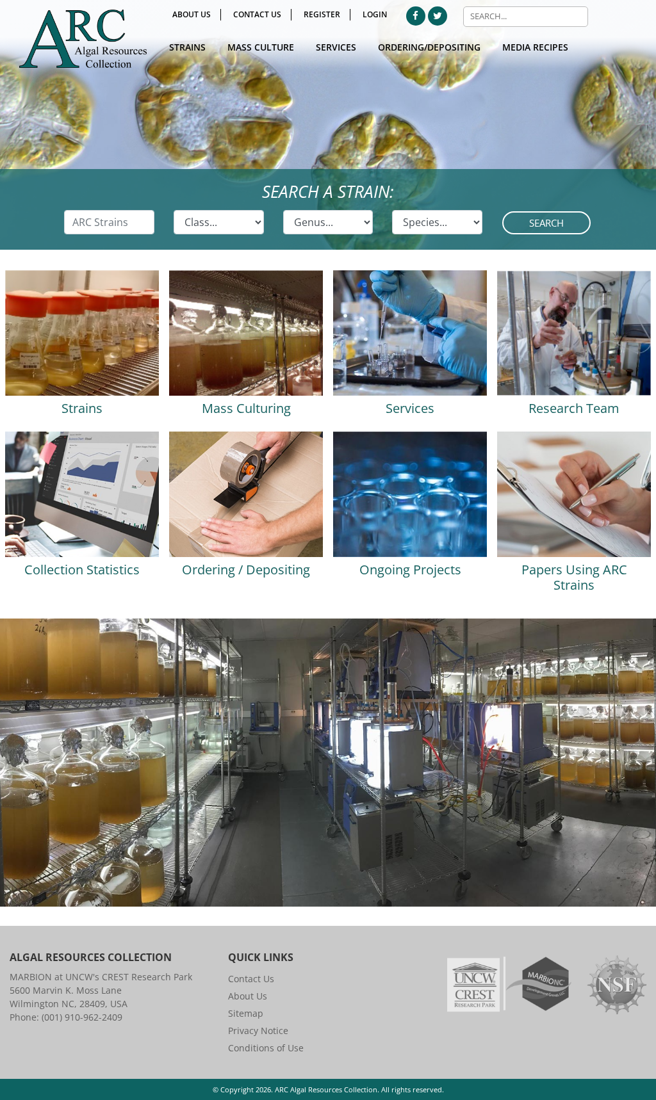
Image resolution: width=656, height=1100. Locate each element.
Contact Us (257, 14)
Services (336, 47)
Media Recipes (535, 47)
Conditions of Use (266, 1048)
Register (322, 14)
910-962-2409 (93, 1017)
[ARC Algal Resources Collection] (83, 38)
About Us (191, 14)
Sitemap (245, 1013)
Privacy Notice (258, 1030)
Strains (187, 47)
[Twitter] (437, 16)
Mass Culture (260, 47)
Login (375, 14)
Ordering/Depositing (429, 47)
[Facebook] (415, 16)
